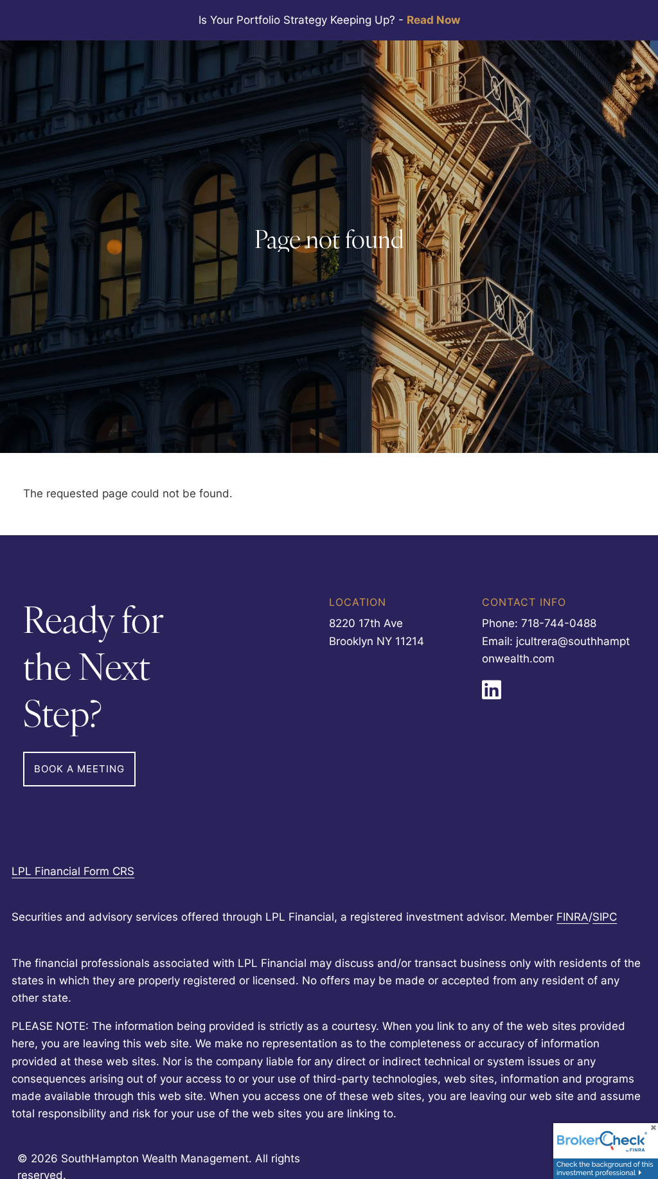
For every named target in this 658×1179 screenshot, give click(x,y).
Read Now (433, 19)
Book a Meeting (79, 769)
